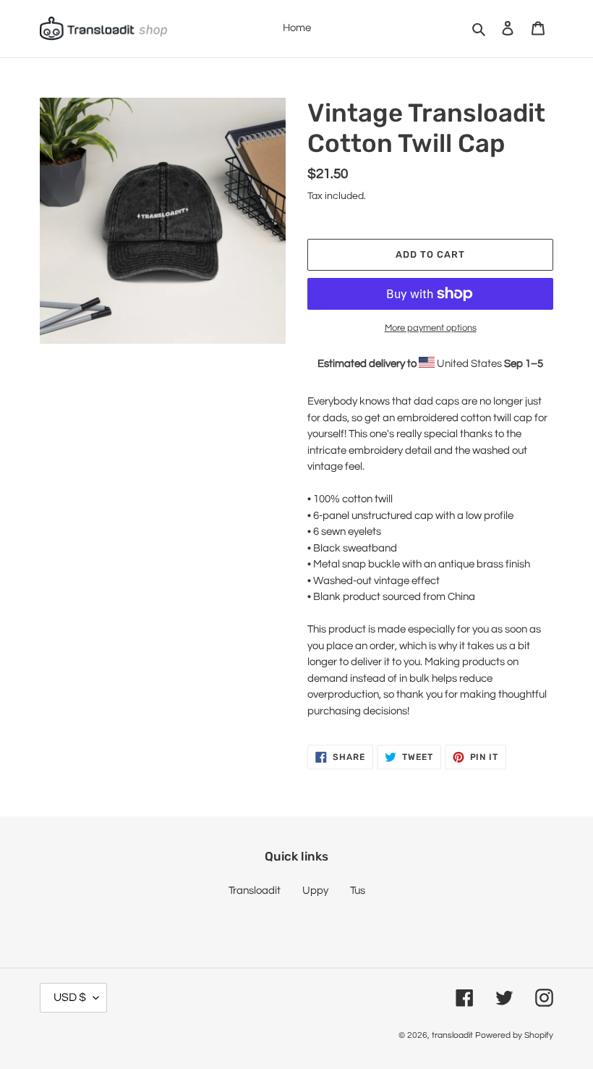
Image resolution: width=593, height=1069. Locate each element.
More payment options (431, 328)
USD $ (70, 997)
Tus (357, 890)
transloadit (452, 1035)
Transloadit (255, 890)
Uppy (315, 890)
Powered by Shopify (514, 1035)
